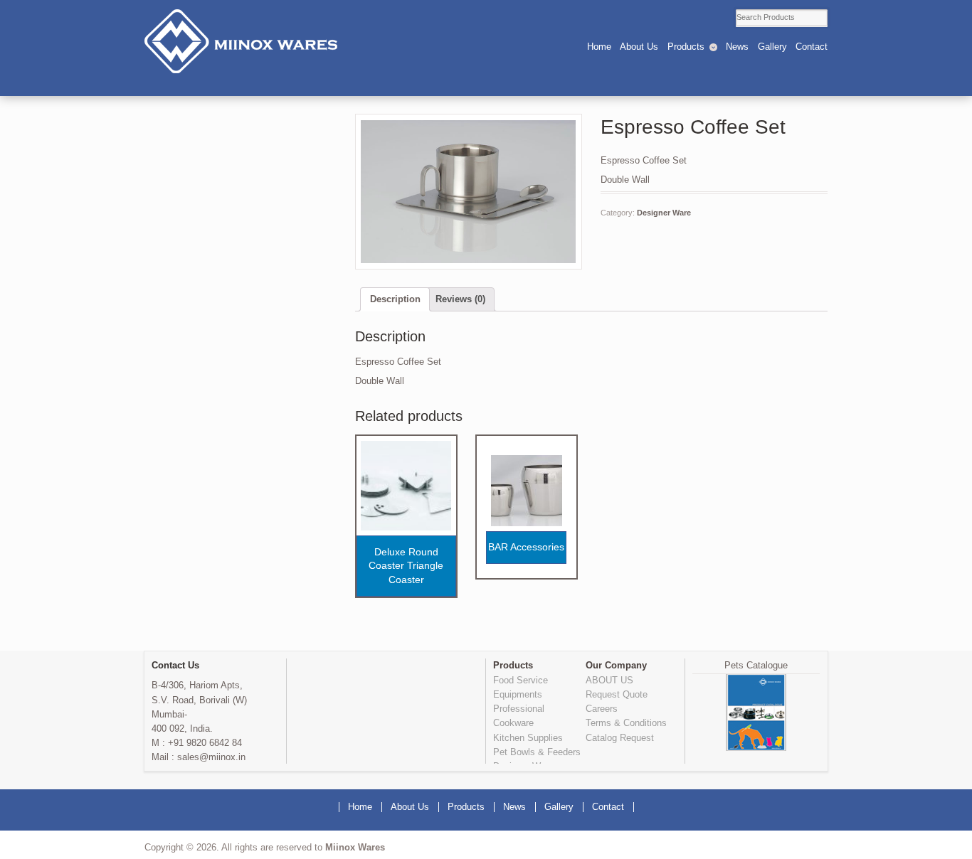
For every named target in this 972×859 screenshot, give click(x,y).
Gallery (772, 47)
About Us (639, 47)
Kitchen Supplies (528, 738)
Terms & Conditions (626, 723)
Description (395, 299)
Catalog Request (620, 738)
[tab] (395, 299)
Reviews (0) (460, 299)
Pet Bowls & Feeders (537, 752)
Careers (602, 709)
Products (685, 47)
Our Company (616, 666)
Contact (812, 47)
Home (599, 47)
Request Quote (617, 695)
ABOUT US (609, 680)
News (737, 47)
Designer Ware (664, 212)
